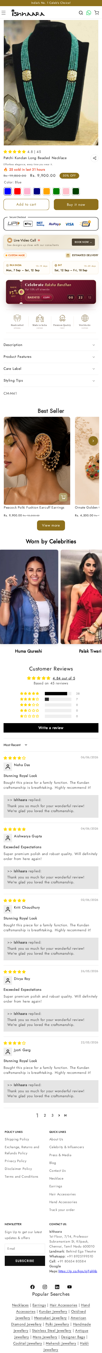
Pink (66, 191)
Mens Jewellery (45, 1337)
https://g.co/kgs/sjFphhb (78, 1271)
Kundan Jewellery (53, 1311)
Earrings (55, 1186)
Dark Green (76, 191)
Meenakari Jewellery (50, 1317)
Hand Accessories (63, 1202)
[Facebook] (32, 1287)
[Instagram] (45, 1287)
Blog (52, 1162)
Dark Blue (37, 191)
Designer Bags (73, 1337)
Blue (8, 191)
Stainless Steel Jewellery (51, 1330)
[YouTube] (69, 1287)
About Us (56, 1139)
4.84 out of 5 (64, 678)
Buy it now (76, 204)
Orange (46, 191)
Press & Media (60, 1155)
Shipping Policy (17, 1139)
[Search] (80, 12)
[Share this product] (94, 158)
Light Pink (27, 191)
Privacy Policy (15, 1161)
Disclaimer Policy (18, 1168)
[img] (15, 758)
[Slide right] (93, 441)
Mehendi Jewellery (61, 1343)
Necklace (56, 1178)
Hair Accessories (62, 1194)
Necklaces (20, 1305)
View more (51, 525)
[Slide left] (9, 441)
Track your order (62, 1209)
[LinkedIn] (57, 1287)
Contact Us (57, 1170)
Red (17, 191)
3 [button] (52, 1115)
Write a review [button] (50, 727)
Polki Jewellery (57, 1324)
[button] (3, 12)
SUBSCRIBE (24, 1261)
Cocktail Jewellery (27, 1343)
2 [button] (45, 1115)
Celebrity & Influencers (66, 1147)
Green (56, 191)
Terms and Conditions (21, 1176)
